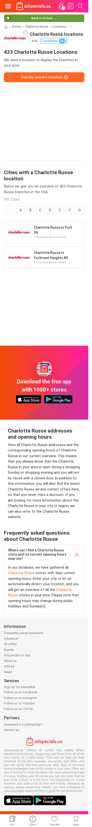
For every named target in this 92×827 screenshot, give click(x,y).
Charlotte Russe (36, 26)
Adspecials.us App (17, 655)
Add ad (9, 666)
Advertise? (11, 638)
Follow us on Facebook (20, 692)
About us (10, 661)
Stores (16, 26)
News (8, 672)
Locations (59, 26)
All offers (10, 644)
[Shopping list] (71, 6)
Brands (9, 650)
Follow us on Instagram (20, 698)
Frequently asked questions (23, 633)
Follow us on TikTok (18, 709)
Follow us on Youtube (19, 703)
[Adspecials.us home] (33, 6)
